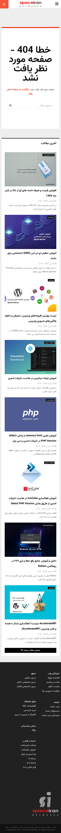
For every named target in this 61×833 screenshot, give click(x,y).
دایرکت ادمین (49, 343)
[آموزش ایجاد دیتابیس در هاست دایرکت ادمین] (30, 357)
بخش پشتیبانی (28, 726)
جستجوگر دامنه (52, 711)
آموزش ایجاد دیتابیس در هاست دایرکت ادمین (32, 378)
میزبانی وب (50, 400)
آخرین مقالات (48, 143)
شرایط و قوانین (29, 740)
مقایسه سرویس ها (50, 691)
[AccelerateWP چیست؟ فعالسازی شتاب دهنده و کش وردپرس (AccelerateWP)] (30, 602)
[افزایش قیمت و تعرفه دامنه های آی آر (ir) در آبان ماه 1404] (30, 169)
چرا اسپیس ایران (28, 754)
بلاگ (34, 730)
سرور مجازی (30, 677)
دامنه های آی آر (48, 155)
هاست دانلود (53, 686)
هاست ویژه (53, 677)
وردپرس (51, 280)
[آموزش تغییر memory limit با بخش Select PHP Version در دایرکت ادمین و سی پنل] (30, 414)
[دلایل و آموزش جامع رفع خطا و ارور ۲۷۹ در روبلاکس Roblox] (30, 540)
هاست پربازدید (52, 682)
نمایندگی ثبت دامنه (50, 715)
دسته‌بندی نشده (48, 525)
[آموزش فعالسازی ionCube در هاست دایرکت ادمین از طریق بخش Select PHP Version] (30, 477)
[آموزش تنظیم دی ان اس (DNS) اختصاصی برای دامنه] (30, 232)
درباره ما (32, 758)
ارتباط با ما (31, 762)
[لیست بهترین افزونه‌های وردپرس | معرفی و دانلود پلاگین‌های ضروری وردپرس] (30, 294)
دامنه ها (51, 217)
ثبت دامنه (54, 706)
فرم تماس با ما (29, 767)
